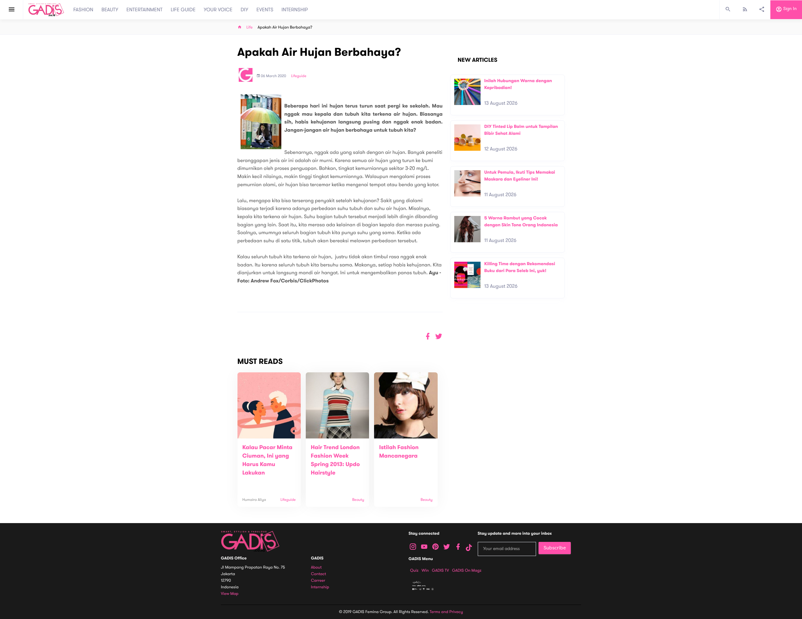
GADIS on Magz (467, 570)
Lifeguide (298, 76)
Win (425, 570)
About (316, 567)
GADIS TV (440, 570)
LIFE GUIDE (183, 9)
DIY (244, 9)
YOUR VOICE (218, 9)
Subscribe (555, 547)
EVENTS (265, 9)
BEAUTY (110, 9)
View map (229, 594)
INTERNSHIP (294, 9)
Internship (320, 587)
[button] (439, 336)
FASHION (83, 9)
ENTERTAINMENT (145, 9)
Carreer (318, 581)
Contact (318, 574)
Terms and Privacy (446, 612)
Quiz (414, 570)
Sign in (789, 9)
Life (250, 27)
